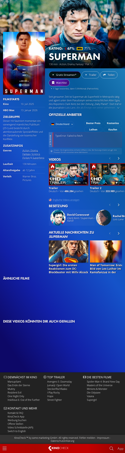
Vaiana (90, 396)
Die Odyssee (93, 392)
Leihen (93, 129)
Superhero (38, 157)
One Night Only (16, 396)
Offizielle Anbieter (65, 114)
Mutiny (11, 388)
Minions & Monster (97, 388)
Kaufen (112, 129)
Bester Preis (93, 123)
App (120, 448)
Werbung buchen (17, 420)
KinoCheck (20, 437)
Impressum (103, 437)
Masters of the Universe (99, 385)
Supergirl (92, 399)
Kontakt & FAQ (15, 412)
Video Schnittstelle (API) (20, 427)
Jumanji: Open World (58, 385)
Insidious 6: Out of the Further (24, 399)
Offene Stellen (15, 423)
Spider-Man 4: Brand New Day (103, 381)
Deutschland (62, 124)
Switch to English (17, 431)
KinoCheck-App (16, 416)
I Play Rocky (53, 392)
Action (26, 150)
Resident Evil (14, 392)
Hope (50, 396)
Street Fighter (54, 399)
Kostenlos (113, 123)
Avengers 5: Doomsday (59, 381)
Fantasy (26, 154)
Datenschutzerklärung (62, 441)
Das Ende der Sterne (19, 385)
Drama (34, 150)
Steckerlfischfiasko (57, 388)
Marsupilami (14, 381)
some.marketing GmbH (44, 437)
